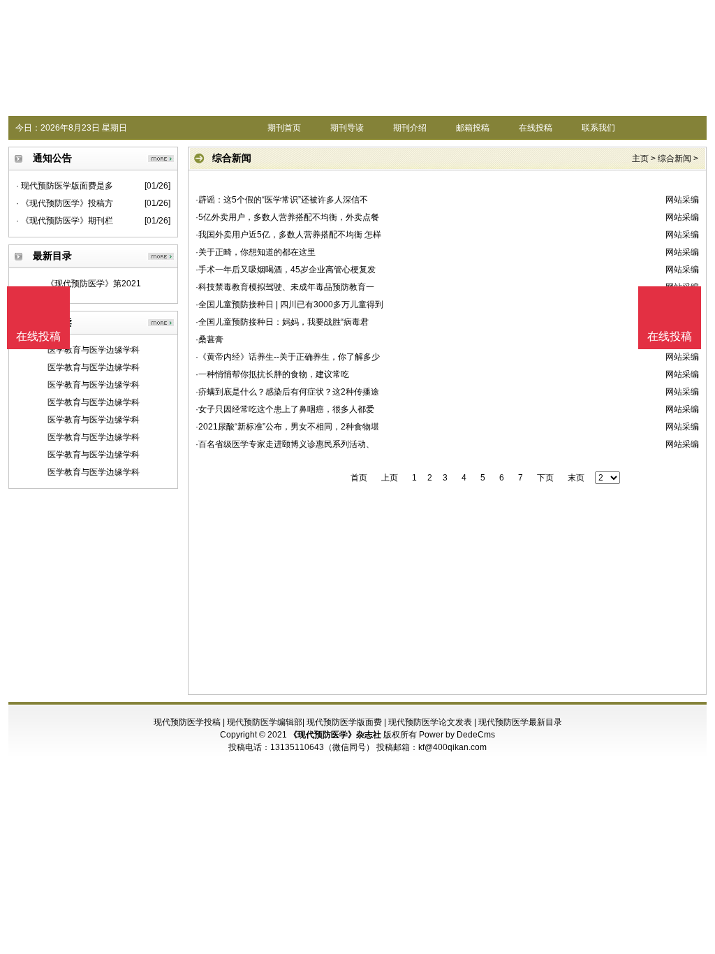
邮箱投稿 (472, 128)
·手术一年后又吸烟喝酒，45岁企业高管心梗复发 (286, 269)
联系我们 (598, 128)
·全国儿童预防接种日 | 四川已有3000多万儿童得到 (289, 304)
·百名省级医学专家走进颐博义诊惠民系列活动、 (285, 444)
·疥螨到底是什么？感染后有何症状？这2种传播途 (287, 392)
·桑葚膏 (209, 339)
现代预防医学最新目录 (520, 722)
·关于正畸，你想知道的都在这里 (256, 252)
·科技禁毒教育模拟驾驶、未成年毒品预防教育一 (285, 287)
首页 (359, 478)
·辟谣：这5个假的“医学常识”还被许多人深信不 (282, 200)
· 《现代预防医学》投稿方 (64, 203)
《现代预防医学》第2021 (93, 283)
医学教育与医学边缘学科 (93, 350)
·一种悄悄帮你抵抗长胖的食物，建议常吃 (272, 374)
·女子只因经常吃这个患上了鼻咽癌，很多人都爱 (285, 409)
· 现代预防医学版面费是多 (64, 186)
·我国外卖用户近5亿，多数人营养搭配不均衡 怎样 (288, 235)
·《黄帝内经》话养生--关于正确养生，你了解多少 (288, 357)
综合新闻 (674, 158)
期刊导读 (347, 128)
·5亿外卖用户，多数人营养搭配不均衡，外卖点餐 (287, 217)
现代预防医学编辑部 (264, 722)
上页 (389, 478)
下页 (545, 478)
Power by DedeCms (457, 735)
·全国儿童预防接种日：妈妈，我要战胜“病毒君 (282, 322)
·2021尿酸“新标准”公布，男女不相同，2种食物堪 (287, 427)
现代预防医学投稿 (187, 722)
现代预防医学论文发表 (430, 722)
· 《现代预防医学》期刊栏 (64, 221)
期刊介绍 (410, 128)
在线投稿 (535, 128)
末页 (576, 478)
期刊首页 (284, 128)
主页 (640, 158)
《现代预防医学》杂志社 (335, 735)
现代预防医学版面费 (344, 722)
